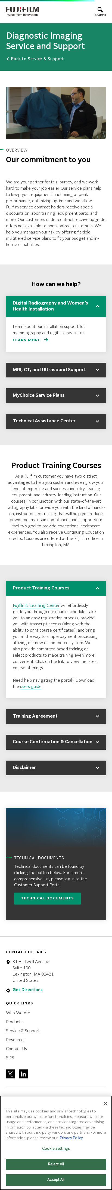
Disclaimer (24, 768)
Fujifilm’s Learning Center (36, 606)
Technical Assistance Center (44, 421)
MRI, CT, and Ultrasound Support (49, 370)
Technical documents (47, 898)
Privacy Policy (71, 1138)
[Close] (105, 1103)
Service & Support (23, 1031)
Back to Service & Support (37, 59)
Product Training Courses (41, 588)
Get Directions (28, 990)
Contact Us (16, 1049)
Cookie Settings (56, 1149)
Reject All (56, 1164)
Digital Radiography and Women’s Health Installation (50, 306)
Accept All (55, 1180)
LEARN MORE (27, 340)
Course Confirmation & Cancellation (52, 742)
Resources (16, 1040)
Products (14, 1022)
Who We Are (18, 1013)
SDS (10, 1058)
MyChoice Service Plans (39, 395)
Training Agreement (35, 716)
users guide (31, 687)
